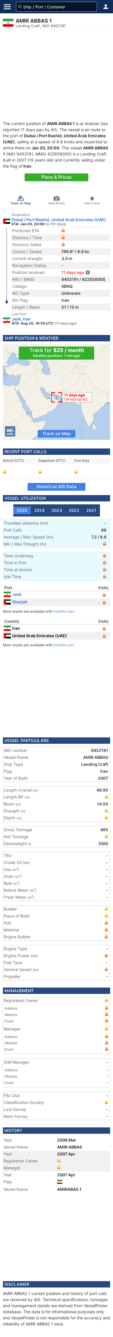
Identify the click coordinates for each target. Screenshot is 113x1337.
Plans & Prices (56, 177)
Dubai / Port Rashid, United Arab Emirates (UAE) (59, 219)
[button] (106, 6)
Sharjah (20, 601)
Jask (16, 594)
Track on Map (56, 433)
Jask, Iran (21, 319)
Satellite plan (63, 611)
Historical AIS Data (56, 486)
